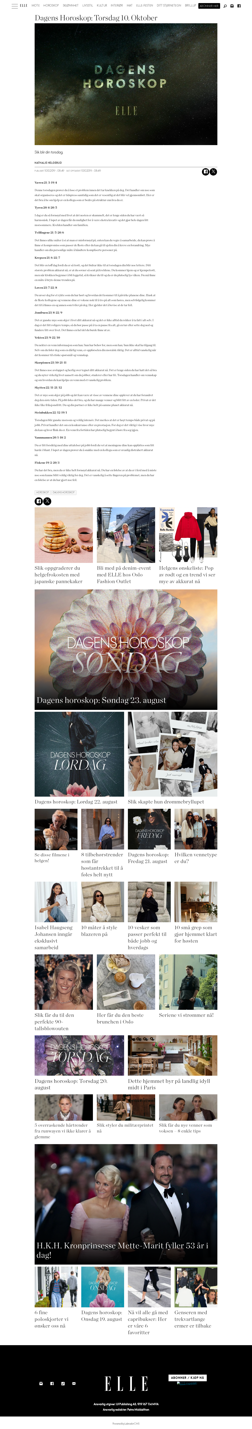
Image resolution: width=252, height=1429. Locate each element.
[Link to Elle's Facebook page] (52, 1383)
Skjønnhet (71, 5)
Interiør (117, 5)
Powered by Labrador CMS (126, 1423)
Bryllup (190, 5)
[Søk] (225, 6)
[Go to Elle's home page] (126, 1383)
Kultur (102, 5)
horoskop (43, 492)
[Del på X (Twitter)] (213, 172)
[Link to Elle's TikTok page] (63, 1383)
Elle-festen (144, 5)
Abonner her (209, 6)
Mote (36, 5)
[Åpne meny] (15, 5)
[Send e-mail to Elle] (74, 1383)
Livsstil (88, 5)
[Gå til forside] (23, 5)
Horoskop (51, 5)
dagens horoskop (64, 492)
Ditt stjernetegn (169, 5)
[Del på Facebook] (205, 172)
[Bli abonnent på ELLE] (187, 1383)
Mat (130, 5)
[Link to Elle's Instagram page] (41, 1383)
